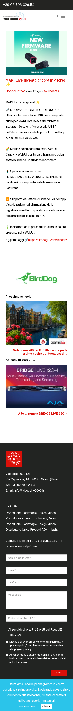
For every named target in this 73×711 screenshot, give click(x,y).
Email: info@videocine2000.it (25, 490)
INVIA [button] (59, 672)
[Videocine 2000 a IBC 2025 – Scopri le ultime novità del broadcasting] (36, 323)
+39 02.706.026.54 (18, 5)
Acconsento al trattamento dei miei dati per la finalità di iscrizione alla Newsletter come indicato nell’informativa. (38, 658)
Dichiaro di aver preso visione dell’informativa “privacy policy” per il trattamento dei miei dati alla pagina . (36, 645)
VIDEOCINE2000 (15, 91)
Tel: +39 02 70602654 (20, 485)
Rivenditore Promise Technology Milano (31, 518)
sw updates (51, 91)
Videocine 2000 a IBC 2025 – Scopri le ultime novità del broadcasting (40, 352)
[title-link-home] (26, 17)
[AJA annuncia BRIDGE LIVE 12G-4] (36, 386)
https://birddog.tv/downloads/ (47, 240)
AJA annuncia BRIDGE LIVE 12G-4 (42, 413)
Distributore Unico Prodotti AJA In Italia (31, 529)
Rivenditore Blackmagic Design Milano (31, 512)
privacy (27, 649)
